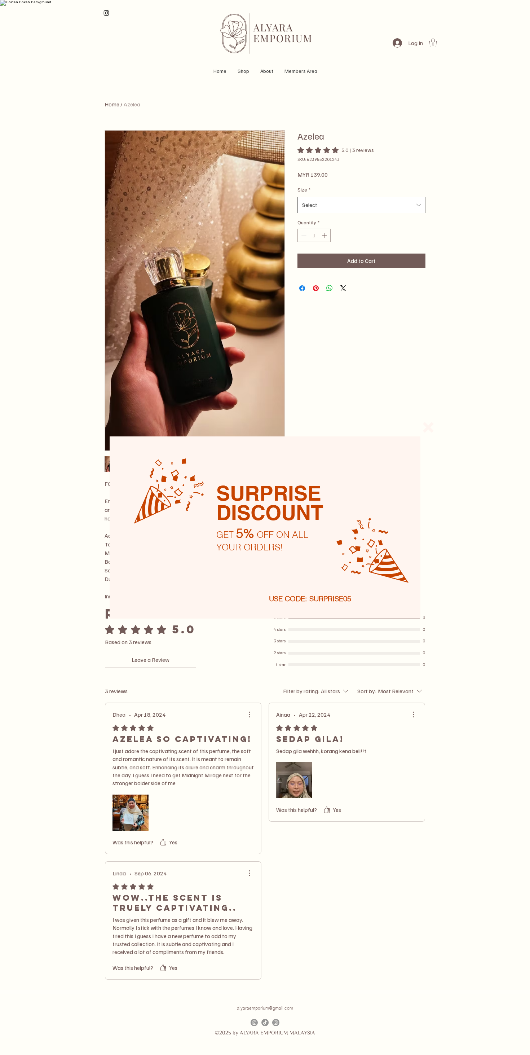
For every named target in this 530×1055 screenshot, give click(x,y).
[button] (428, 427)
